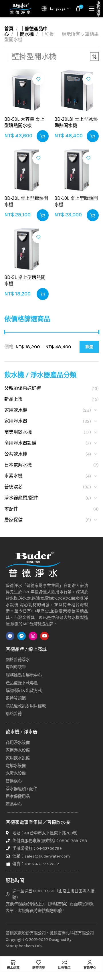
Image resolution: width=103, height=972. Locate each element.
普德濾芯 (13, 487)
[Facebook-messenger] (21, 636)
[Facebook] (10, 636)
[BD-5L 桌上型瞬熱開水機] (26, 249)
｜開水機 (24, 34)
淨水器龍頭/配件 (21, 497)
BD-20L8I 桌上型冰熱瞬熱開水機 (76, 122)
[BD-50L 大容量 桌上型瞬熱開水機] (26, 91)
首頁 (8, 28)
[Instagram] (33, 636)
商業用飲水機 (18, 432)
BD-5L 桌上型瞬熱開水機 (24, 280)
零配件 (11, 509)
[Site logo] (20, 8)
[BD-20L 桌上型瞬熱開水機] (26, 170)
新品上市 (13, 399)
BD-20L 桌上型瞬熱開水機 (26, 201)
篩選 (89, 347)
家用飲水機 (15, 410)
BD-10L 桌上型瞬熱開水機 (76, 201)
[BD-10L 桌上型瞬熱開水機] (76, 170)
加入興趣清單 (38, 79)
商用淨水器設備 (20, 443)
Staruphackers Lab (24, 945)
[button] (43, 136)
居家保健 (13, 519)
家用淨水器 (15, 421)
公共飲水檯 (15, 454)
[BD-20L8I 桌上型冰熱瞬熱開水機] (76, 91)
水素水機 (13, 475)
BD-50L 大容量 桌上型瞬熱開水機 (24, 122)
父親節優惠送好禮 (22, 388)
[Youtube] (44, 636)
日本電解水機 (18, 465)
